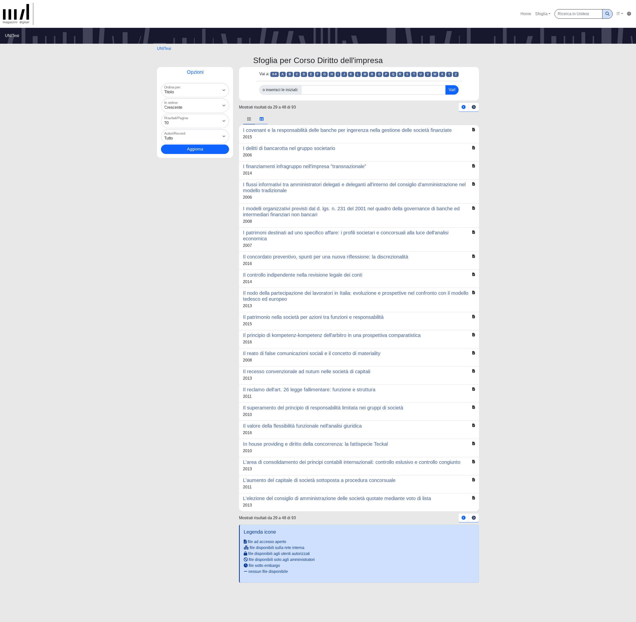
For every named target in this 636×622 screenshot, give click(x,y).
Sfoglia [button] (541, 14)
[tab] (249, 119)
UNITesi (164, 48)
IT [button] (618, 14)
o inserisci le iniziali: (280, 90)
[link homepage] (18, 14)
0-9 (274, 74)
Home (525, 14)
